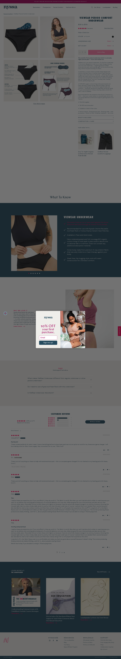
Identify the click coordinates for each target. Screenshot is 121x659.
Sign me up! (48, 343)
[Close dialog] (5, 313)
